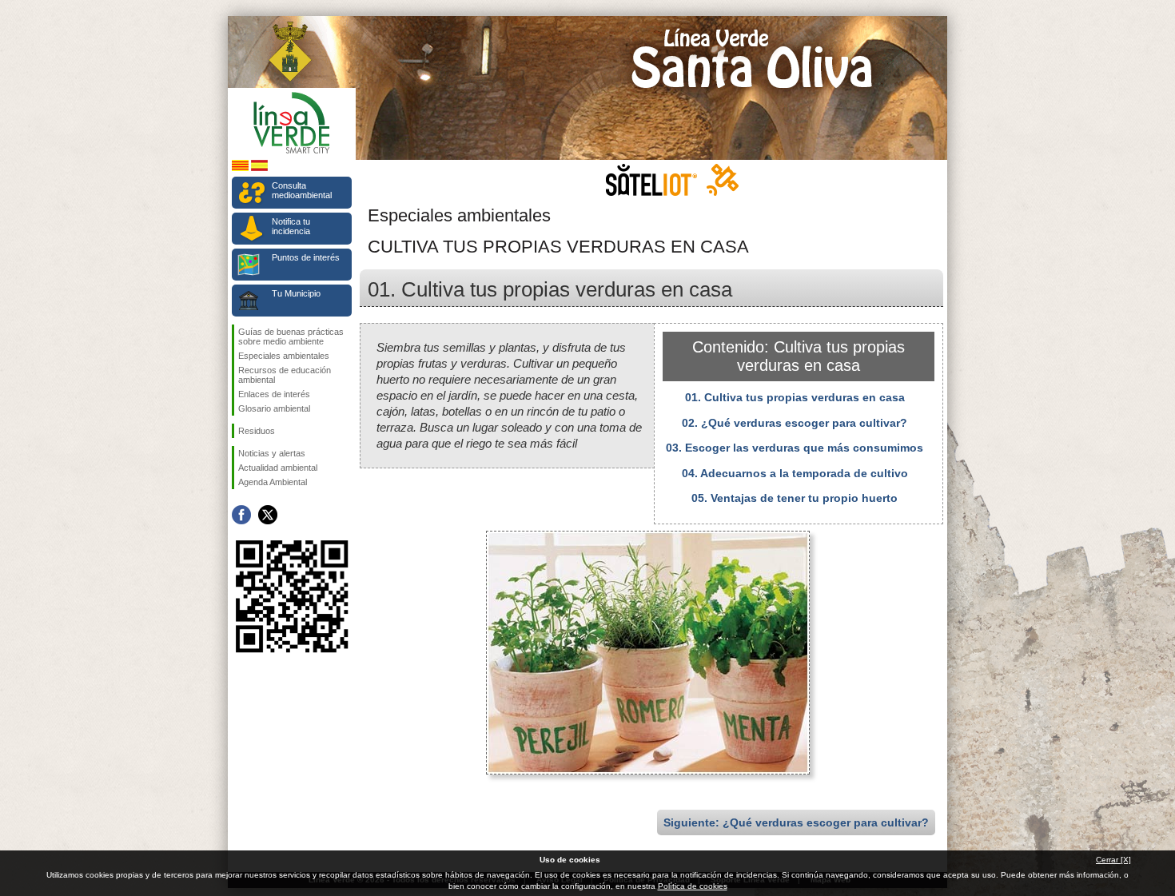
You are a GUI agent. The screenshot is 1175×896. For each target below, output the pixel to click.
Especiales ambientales (283, 355)
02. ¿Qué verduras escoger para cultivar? (794, 422)
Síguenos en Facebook (241, 514)
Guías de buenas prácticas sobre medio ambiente (291, 336)
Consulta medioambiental (302, 190)
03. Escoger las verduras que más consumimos (794, 447)
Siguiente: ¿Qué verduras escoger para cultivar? (796, 822)
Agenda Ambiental (272, 482)
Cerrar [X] (1113, 859)
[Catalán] (240, 168)
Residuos (256, 431)
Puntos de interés (306, 257)
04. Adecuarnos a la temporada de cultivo (795, 473)
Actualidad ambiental (277, 467)
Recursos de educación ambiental (284, 374)
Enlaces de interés (274, 394)
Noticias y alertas (271, 453)
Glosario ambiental (274, 408)
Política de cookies (692, 886)
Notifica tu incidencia (291, 226)
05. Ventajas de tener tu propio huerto (794, 498)
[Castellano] (259, 168)
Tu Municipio (296, 293)
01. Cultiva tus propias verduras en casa (795, 397)
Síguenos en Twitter (267, 514)
